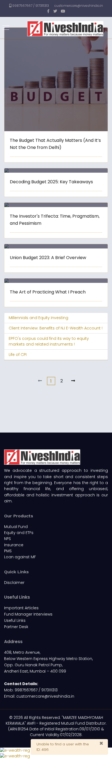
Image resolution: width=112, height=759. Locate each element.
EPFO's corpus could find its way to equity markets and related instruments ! (49, 341)
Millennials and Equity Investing (38, 317)
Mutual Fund (16, 526)
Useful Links (15, 620)
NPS (7, 538)
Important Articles (21, 608)
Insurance (13, 545)
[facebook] (48, 11)
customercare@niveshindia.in (78, 5)
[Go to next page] (73, 381)
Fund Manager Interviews (28, 614)
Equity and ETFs (18, 532)
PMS (8, 551)
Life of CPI (18, 354)
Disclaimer (14, 582)
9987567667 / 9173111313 (30, 5)
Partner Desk (16, 626)
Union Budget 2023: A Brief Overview (48, 257)
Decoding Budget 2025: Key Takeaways (51, 182)
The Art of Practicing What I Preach (48, 292)
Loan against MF (20, 557)
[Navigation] (5, 28)
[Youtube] (63, 11)
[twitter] (55, 11)
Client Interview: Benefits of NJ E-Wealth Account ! (55, 328)
